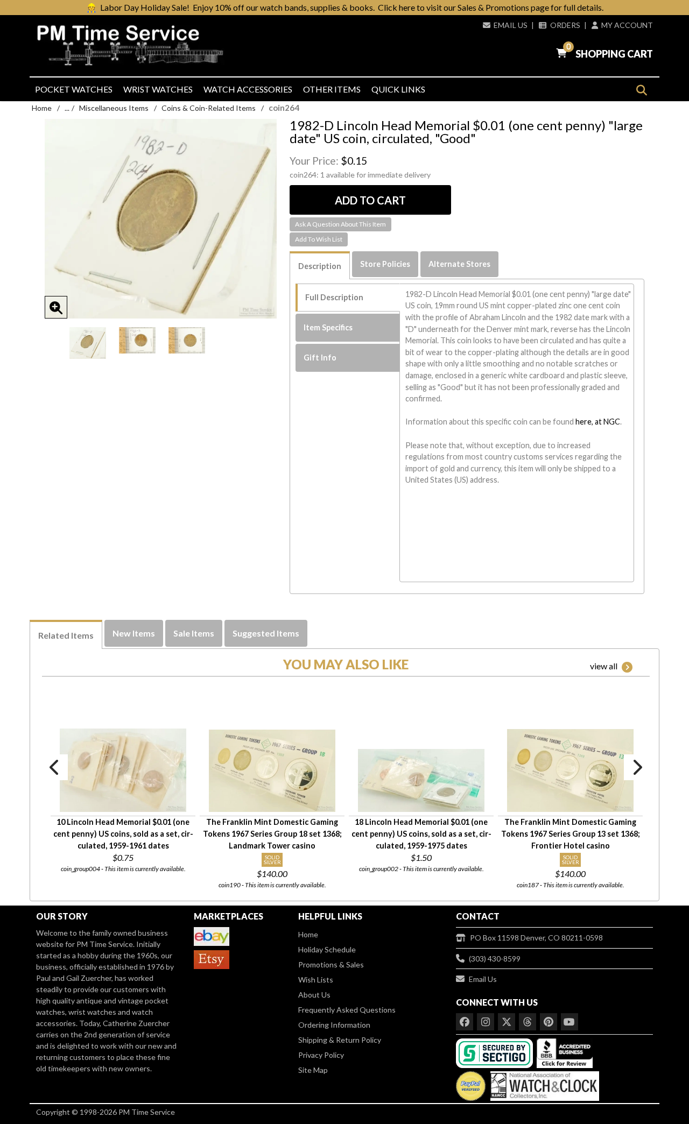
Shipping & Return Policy (339, 1039)
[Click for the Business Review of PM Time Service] (565, 1052)
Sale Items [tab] (193, 633)
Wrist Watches (158, 89)
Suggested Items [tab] (266, 633)
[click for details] (123, 770)
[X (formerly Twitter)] (506, 1021)
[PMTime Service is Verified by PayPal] (471, 1083)
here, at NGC (597, 421)
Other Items (332, 89)
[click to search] (641, 90)
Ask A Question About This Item (340, 224)
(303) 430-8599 (495, 958)
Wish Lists (315, 979)
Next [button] (637, 767)
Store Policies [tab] (385, 263)
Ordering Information (334, 1024)
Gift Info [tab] (320, 357)
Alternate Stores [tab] (459, 263)
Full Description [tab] (334, 297)
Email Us (511, 25)
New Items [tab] (134, 633)
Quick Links (398, 89)
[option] (88, 343)
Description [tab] (319, 266)
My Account (627, 25)
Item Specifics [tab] (328, 327)
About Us (314, 994)
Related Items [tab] (66, 635)
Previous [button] (55, 767)
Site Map (313, 1069)
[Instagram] (485, 1021)
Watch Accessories (247, 89)
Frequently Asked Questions (347, 1009)
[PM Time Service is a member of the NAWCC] (543, 1083)
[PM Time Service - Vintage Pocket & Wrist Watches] (135, 45)
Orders (565, 25)
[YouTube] (569, 1021)
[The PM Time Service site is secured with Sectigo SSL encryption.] (495, 1052)
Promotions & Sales (331, 964)
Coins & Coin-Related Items (208, 107)
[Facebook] (464, 1021)
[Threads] (527, 1021)
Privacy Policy (321, 1054)
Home (42, 107)
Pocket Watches (74, 89)
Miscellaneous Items (114, 107)
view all (603, 666)
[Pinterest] (548, 1021)
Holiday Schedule (327, 949)
